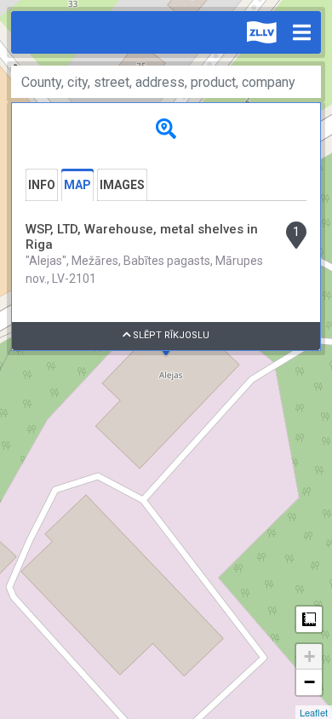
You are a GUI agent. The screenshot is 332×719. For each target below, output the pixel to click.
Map (77, 185)
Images (122, 185)
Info (42, 185)
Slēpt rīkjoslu (169, 335)
